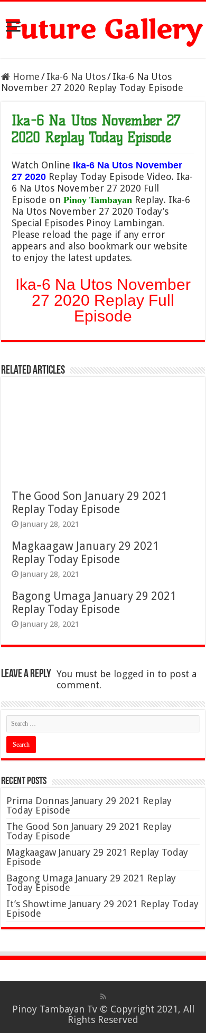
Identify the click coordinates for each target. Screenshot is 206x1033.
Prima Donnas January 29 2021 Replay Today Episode (89, 805)
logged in (134, 673)
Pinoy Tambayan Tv (54, 1009)
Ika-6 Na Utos (76, 76)
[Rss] (103, 996)
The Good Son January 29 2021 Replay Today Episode (89, 502)
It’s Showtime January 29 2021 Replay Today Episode (102, 908)
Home (25, 76)
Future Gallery (103, 29)
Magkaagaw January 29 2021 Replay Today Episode (85, 552)
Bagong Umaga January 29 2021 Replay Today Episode (94, 602)
